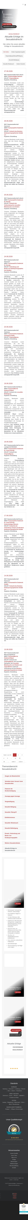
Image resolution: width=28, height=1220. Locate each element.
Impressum (19, 1183)
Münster (16, 1095)
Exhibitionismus (10, 817)
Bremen (23, 1088)
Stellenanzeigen (14, 1163)
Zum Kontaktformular (9, 26)
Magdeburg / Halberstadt (13, 1102)
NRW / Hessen (14, 1093)
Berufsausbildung (14, 1165)
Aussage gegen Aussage (12, 796)
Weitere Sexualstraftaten (12, 843)
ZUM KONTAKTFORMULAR (15, 1034)
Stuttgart (7, 1109)
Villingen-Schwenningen (17, 1109)
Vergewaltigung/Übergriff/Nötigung (14, 56)
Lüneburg (17, 1088)
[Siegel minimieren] (27, 1204)
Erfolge (14, 1159)
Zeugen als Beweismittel (12, 776)
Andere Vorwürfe (21, 64)
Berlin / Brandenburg (14, 1104)
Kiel (9, 1090)
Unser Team (14, 1155)
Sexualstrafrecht (18, 1049)
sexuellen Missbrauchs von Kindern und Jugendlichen (13, 665)
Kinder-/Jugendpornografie (18, 52)
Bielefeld (21, 1095)
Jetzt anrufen (7, 24)
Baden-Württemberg (14, 1107)
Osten (14, 1100)
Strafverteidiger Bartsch (15, 76)
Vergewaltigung (13, 78)
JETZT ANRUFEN (16, 1030)
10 (15, 758)
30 (4, 761)
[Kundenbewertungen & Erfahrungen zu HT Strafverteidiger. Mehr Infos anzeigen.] (14, 1135)
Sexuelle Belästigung (14, 60)
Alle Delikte (6, 52)
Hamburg (5, 1088)
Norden (14, 1087)
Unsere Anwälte (14, 1153)
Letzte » (21, 761)
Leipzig (4, 1102)
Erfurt (22, 1102)
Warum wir (14, 1157)
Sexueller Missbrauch (8, 64)
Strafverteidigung (18, 1047)
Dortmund (5, 1095)
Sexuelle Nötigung (10, 807)
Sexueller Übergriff (11, 812)
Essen (10, 1095)
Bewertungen (14, 1161)
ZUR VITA (18, 903)
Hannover (11, 1088)
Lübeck (13, 1090)
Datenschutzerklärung (14, 1185)
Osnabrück (19, 1090)
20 (19, 758)
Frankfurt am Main (14, 1097)
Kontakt (14, 1167)
